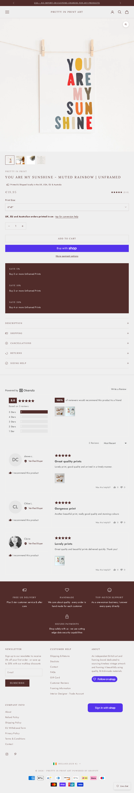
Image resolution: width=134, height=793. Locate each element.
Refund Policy (12, 717)
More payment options (67, 256)
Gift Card (55, 677)
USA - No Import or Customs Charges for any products (67, 3)
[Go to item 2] (20, 160)
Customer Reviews (59, 683)
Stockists (54, 661)
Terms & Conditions (15, 738)
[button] (60, 411)
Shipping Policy (13, 722)
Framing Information (60, 688)
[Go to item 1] (9, 160)
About (8, 711)
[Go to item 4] (41, 160)
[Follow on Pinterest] (15, 754)
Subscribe (17, 683)
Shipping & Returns (60, 656)
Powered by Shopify (85, 771)
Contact (54, 666)
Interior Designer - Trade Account (67, 693)
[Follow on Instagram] (6, 754)
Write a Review (118, 389)
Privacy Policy (12, 733)
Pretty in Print (16, 171)
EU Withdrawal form (15, 728)
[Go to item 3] (30, 160)
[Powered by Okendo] (20, 390)
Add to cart (67, 238)
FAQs (53, 672)
